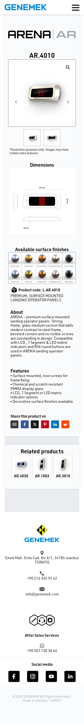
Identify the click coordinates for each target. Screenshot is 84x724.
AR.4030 (21, 475)
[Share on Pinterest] (45, 424)
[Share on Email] (14, 424)
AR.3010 (63, 475)
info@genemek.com (42, 594)
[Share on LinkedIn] (55, 424)
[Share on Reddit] (65, 424)
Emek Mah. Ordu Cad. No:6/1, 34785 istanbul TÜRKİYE (42, 560)
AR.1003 (42, 475)
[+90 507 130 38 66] (42, 646)
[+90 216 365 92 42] (42, 573)
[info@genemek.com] (42, 589)
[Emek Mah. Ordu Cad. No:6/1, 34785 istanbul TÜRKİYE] (42, 553)
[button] (68, 67)
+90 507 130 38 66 (42, 650)
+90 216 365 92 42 (42, 578)
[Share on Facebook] (25, 424)
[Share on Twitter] (35, 424)
